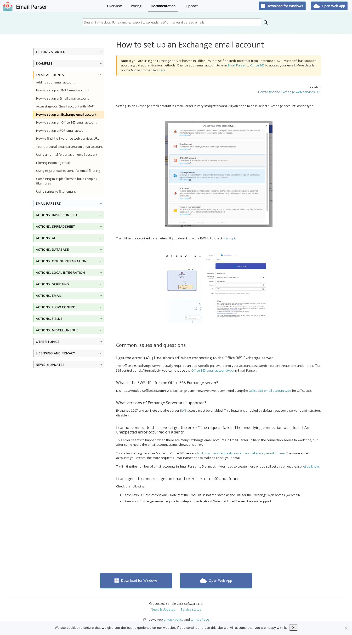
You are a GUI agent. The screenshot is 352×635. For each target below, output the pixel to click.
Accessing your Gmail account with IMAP (65, 106)
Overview (114, 6)
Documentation (163, 6)
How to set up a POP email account (61, 130)
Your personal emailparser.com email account (69, 146)
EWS (183, 410)
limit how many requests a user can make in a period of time (241, 453)
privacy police (173, 619)
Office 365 (257, 65)
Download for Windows (285, 6)
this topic (229, 238)
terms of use (200, 619)
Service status (191, 609)
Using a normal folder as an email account (66, 154)
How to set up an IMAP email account (62, 90)
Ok (293, 627)
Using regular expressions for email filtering (68, 170)
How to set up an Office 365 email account (66, 122)
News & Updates (163, 609)
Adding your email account (55, 82)
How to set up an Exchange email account (66, 114)
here (162, 70)
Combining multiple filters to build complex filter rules (66, 181)
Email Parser (31, 6)
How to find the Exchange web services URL (67, 138)
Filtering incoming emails (53, 162)
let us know (310, 466)
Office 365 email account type (212, 370)
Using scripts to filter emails (56, 191)
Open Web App (333, 6)
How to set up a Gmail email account (62, 98)
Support (191, 6)
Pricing (136, 6)
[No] (346, 628)
